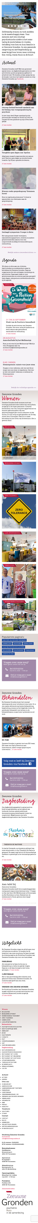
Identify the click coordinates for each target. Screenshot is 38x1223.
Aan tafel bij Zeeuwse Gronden (14, 640)
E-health (5, 1037)
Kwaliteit (5, 1106)
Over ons (5, 1082)
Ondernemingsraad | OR (10, 1094)
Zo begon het (6, 1084)
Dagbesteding (7, 1047)
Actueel (5, 1075)
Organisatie (6, 1100)
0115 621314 (6, 1137)
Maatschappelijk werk (9, 1029)
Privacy (4, 1104)
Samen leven (6, 1020)
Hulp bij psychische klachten (13, 647)
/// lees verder (7, 125)
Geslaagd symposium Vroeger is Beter (17, 232)
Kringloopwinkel (8, 1066)
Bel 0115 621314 (16, 668)
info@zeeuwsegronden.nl (19, 677)
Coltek (4, 1068)
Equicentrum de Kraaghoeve (12, 1052)
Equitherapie (18, 650)
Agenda (4, 1079)
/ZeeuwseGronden (8, 1189)
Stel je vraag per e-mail (21, 675)
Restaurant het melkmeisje (11, 1056)
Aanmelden (7, 644)
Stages (4, 1113)
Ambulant (5, 1031)
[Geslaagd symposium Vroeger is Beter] (19, 219)
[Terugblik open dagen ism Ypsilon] (19, 140)
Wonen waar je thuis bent (11, 1016)
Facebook (20, 79)
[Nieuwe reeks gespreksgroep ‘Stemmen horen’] (19, 178)
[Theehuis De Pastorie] (19, 833)
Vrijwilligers (28, 644)
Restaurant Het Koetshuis (11, 1058)
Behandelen (7, 1024)
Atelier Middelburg (8, 1060)
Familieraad (30, 650)
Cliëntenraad (6, 1092)
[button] (8, 26)
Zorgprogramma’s (8, 1041)
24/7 (3, 1043)
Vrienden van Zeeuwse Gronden (13, 1096)
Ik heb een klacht (8, 1128)
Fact (3, 1039)
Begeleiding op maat (9, 1014)
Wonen (5, 1009)
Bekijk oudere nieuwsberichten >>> (22, 252)
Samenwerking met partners (12, 1088)
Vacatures (17, 644)
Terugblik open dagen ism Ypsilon (16, 153)
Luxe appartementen (9, 1022)
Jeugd (4, 1033)
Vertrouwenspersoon (10, 1126)
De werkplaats (7, 1064)
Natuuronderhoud (8, 1050)
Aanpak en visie (8, 654)
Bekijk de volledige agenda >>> (23, 387)
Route (4, 1120)
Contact (5, 1116)
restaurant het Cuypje (10, 1054)
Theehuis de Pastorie (9, 1062)
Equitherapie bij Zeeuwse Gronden (19, 13)
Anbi (3, 1102)
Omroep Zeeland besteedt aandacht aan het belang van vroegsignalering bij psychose (18, 109)
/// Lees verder (17, 749)
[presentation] (33, 726)
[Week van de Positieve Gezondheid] (19, 300)
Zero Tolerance (7, 1018)
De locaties (7, 650)
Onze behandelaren (8, 1045)
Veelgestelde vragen (9, 1124)
